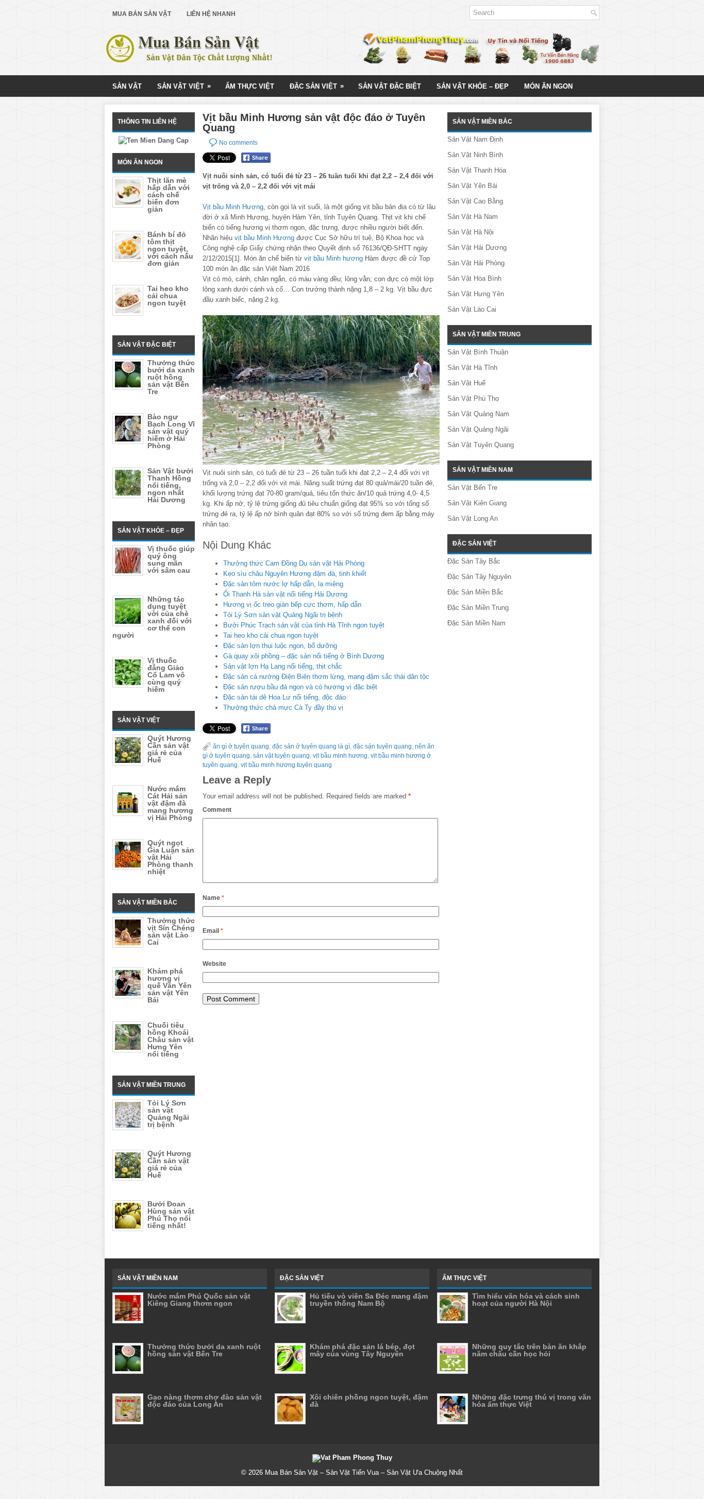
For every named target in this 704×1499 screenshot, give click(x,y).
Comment (217, 809)
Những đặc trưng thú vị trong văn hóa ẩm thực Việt (531, 1400)
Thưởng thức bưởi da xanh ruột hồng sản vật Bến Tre (171, 377)
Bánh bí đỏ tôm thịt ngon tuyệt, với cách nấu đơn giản (170, 248)
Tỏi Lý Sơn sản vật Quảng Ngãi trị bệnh (282, 615)
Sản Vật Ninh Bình (475, 155)
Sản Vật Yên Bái (472, 186)
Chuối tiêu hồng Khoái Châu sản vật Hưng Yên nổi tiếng (170, 1039)
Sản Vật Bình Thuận (477, 352)
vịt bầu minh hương (340, 755)
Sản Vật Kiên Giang (477, 503)
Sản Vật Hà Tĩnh (472, 367)
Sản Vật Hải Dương (477, 247)
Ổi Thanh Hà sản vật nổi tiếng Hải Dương (285, 594)
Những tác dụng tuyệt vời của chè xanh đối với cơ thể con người (152, 617)
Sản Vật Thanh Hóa (476, 170)
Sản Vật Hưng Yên (475, 294)
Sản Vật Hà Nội (470, 232)
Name (213, 897)
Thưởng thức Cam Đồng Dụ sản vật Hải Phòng (293, 563)
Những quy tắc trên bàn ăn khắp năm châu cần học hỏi (529, 1350)
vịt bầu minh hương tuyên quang (286, 765)
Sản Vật (127, 86)
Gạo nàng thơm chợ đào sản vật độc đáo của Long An (204, 1400)
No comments (238, 142)
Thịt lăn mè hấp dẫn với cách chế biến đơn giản (168, 194)
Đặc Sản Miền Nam (476, 623)
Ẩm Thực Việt (249, 86)
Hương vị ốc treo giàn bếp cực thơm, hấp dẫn (292, 604)
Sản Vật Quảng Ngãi (478, 429)
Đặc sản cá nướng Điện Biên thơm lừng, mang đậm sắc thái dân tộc (326, 676)
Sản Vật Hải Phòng (476, 263)
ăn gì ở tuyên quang (241, 746)
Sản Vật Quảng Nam (478, 414)
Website (214, 963)
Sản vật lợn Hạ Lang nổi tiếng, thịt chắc (282, 666)
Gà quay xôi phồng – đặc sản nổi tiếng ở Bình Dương (303, 656)
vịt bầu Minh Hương (264, 238)
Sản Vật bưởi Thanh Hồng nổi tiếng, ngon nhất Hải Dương (170, 485)
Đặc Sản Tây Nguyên (479, 577)
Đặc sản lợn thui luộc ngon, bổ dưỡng (280, 646)
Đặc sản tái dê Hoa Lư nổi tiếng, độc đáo (284, 697)
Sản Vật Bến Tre (472, 487)
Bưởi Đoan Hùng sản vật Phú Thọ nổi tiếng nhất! (170, 1215)
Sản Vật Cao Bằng (475, 201)
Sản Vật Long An (472, 518)
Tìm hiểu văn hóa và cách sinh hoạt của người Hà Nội (526, 1299)
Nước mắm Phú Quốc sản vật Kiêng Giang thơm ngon (198, 1299)
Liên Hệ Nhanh (211, 14)
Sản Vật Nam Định (475, 139)
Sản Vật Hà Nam (472, 216)
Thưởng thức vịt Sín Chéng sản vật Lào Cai (171, 931)
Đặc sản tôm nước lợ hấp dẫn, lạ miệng (283, 584)
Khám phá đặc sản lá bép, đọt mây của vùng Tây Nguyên (362, 1350)
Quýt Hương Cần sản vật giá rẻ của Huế (169, 749)
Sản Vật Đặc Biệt (389, 86)
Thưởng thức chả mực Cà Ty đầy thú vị (283, 707)
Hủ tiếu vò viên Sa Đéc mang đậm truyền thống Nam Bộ (369, 1299)
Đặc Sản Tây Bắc (473, 561)
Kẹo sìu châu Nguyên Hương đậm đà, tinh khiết (294, 573)
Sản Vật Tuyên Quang (480, 445)
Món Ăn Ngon (548, 86)
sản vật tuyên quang (281, 755)
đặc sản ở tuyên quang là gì (311, 746)
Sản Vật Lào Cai (471, 309)
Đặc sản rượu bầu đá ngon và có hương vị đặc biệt (300, 687)
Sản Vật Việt (184, 86)
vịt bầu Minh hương (333, 258)
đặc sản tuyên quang (382, 746)
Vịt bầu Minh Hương (233, 207)
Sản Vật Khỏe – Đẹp (473, 86)
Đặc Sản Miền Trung (478, 607)
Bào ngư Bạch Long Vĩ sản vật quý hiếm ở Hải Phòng (171, 431)
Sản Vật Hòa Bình (474, 278)
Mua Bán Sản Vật (141, 14)
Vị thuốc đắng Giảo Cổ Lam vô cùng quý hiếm (166, 674)
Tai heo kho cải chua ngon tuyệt (271, 635)
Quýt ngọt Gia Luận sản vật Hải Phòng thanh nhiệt (170, 857)
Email (213, 930)
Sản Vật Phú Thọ (473, 398)
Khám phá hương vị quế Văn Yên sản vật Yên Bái (169, 985)
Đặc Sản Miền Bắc (475, 592)
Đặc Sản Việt (317, 86)
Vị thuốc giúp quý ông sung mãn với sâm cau (171, 559)
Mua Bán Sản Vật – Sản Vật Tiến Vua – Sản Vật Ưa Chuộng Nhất (364, 1472)
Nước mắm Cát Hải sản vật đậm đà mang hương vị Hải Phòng (170, 803)
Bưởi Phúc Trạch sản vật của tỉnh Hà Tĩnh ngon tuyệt (303, 625)
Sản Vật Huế (466, 383)
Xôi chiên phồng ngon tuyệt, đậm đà (369, 1400)
